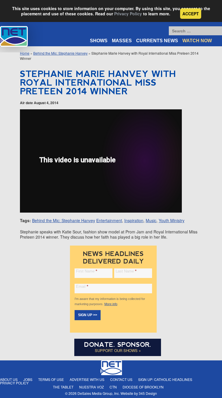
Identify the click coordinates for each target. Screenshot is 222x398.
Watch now (197, 40)
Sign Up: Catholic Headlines (165, 379)
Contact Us (121, 379)
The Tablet (63, 386)
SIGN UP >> (87, 315)
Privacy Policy (128, 13)
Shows (99, 40)
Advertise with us (87, 379)
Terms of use (51, 379)
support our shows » (118, 350)
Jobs (27, 379)
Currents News (157, 40)
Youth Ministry (171, 220)
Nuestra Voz (91, 386)
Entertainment (109, 220)
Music (151, 220)
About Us (9, 379)
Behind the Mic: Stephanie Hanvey (60, 53)
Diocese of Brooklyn (143, 386)
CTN (113, 386)
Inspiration (133, 220)
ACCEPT (190, 13)
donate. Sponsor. (117, 344)
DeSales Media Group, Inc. (98, 393)
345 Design (148, 393)
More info (110, 304)
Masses (122, 40)
